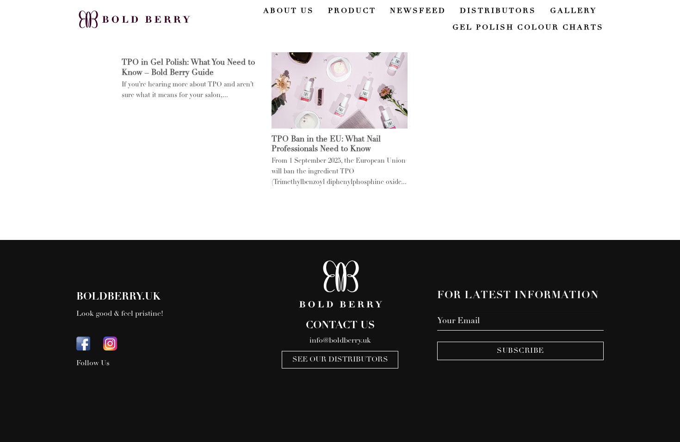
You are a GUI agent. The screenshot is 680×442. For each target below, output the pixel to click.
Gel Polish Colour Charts (528, 27)
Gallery (573, 11)
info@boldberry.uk (340, 340)
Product (352, 11)
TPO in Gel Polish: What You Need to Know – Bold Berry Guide (188, 68)
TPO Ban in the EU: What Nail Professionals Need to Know (326, 145)
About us (288, 11)
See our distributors (340, 359)
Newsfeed (418, 11)
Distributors (498, 11)
